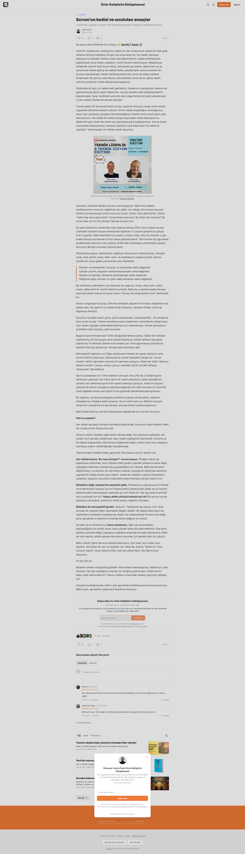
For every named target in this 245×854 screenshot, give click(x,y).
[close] (147, 757)
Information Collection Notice (122, 807)
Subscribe (122, 798)
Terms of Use (135, 804)
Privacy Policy (142, 807)
